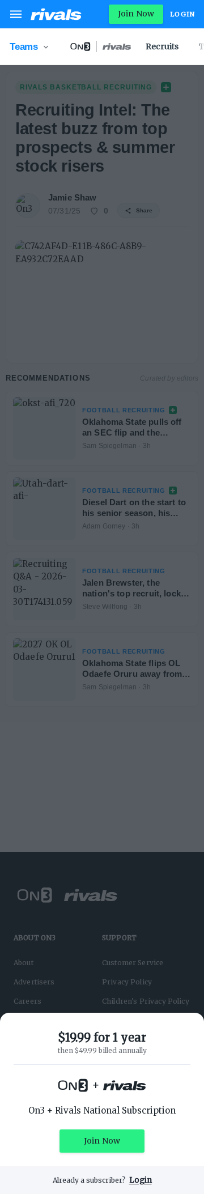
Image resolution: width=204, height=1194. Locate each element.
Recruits (162, 46)
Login (182, 14)
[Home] (56, 14)
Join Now (136, 13)
